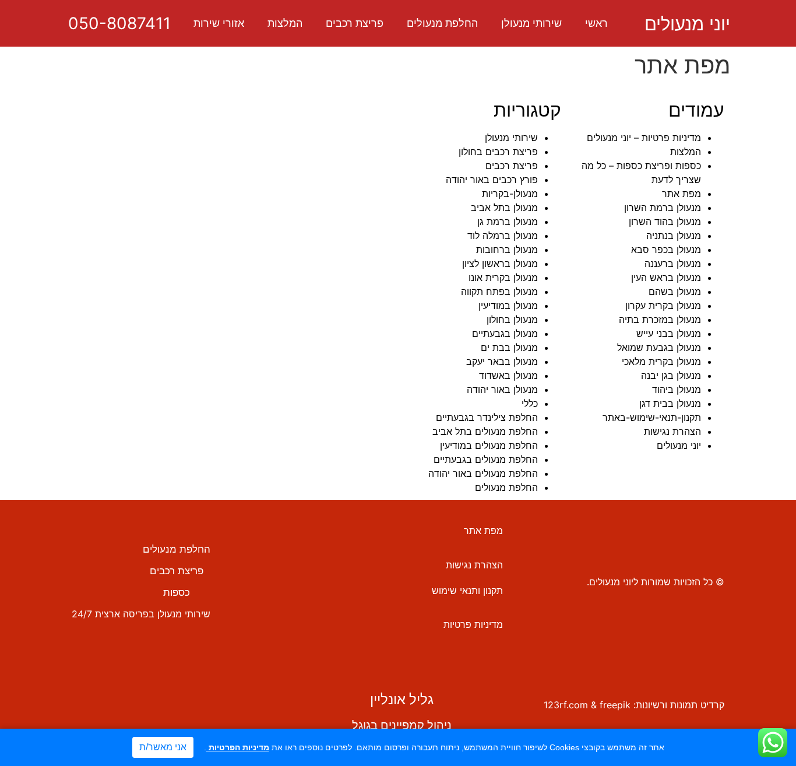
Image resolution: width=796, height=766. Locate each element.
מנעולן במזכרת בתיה (660, 319)
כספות (176, 592)
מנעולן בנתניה (673, 235)
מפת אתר (681, 193)
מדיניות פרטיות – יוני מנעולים (644, 137)
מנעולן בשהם (675, 291)
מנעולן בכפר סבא (666, 249)
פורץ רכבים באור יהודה (492, 179)
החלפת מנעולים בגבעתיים (486, 459)
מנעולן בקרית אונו (503, 277)
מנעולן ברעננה (672, 263)
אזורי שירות (218, 23)
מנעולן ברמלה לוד (502, 235)
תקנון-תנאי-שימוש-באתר (652, 417)
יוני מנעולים (687, 23)
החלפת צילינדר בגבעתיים (487, 417)
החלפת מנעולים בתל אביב (485, 431)
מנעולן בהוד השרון (665, 221)
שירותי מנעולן (531, 23)
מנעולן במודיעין (508, 305)
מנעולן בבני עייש (668, 333)
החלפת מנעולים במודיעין (489, 445)
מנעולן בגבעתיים (505, 333)
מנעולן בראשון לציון (500, 263)
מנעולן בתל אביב (504, 207)
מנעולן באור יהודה (502, 389)
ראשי (596, 23)
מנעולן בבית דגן (670, 403)
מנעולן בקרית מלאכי (661, 361)
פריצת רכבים (354, 23)
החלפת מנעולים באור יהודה (483, 473)
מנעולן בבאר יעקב (502, 361)
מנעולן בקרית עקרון (663, 305)
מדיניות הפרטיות (237, 747)
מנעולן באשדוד (508, 375)
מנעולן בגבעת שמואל (659, 347)
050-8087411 (119, 23)
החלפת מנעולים (442, 23)
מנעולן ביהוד (676, 389)
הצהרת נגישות (672, 431)
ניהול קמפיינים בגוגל (402, 725)
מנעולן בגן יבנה (671, 375)
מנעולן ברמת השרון (662, 207)
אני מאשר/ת (162, 747)
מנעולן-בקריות (510, 193)
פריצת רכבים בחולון (498, 151)
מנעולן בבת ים (509, 347)
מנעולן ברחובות (507, 249)
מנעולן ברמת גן (507, 221)
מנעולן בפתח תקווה (499, 291)
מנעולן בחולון (512, 319)
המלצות (284, 23)
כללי (530, 403)
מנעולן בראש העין (666, 277)
